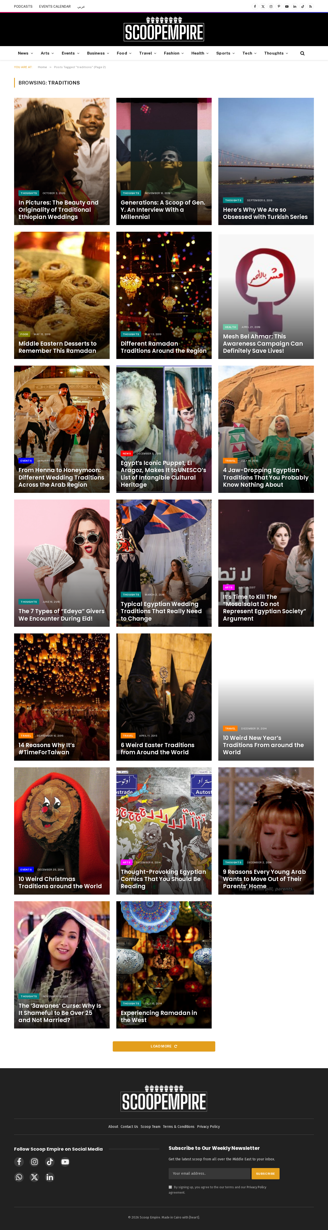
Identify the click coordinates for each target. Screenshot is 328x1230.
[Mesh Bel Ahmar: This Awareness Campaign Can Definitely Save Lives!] (266, 295)
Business (96, 53)
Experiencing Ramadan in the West (159, 1017)
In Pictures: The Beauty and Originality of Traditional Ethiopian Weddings (58, 210)
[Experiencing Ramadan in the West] (164, 964)
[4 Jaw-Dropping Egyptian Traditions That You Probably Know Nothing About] (266, 429)
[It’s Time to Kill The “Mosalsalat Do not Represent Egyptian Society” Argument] (266, 563)
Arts (45, 53)
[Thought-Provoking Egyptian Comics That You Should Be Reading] (164, 831)
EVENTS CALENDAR (55, 6)
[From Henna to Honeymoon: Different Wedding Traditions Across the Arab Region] (62, 429)
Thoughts (274, 53)
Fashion (171, 53)
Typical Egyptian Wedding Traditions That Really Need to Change (161, 611)
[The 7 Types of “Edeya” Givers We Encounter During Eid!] (62, 563)
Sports (223, 53)
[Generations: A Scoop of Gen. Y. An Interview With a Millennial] (164, 161)
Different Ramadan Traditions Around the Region (164, 347)
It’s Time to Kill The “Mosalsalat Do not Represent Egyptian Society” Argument (264, 607)
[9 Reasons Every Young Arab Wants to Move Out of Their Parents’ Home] (266, 831)
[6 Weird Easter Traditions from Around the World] (164, 697)
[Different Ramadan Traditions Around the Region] (164, 295)
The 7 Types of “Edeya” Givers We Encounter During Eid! (61, 615)
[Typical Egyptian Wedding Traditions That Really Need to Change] (164, 563)
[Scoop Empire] (164, 29)
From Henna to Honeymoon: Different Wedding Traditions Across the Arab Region (61, 477)
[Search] (302, 53)
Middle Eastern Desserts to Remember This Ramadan (57, 347)
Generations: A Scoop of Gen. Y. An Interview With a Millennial (163, 210)
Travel (145, 53)
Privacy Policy (256, 1187)
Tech (247, 53)
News (23, 53)
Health (197, 53)
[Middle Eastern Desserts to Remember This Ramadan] (62, 295)
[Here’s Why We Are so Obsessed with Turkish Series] (266, 161)
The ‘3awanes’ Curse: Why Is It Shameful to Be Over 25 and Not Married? (59, 1013)
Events (68, 53)
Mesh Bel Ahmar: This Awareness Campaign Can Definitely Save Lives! (263, 344)
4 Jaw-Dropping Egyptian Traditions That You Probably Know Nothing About (266, 477)
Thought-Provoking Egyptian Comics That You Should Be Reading (163, 879)
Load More (161, 1046)
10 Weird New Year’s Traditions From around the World (263, 745)
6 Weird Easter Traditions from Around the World (157, 749)
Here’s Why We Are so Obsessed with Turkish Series (265, 213)
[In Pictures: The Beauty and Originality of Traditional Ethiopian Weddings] (62, 161)
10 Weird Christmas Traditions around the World (60, 883)
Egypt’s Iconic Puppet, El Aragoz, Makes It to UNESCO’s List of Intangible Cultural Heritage (163, 474)
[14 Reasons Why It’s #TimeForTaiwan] (62, 697)
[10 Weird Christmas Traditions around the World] (62, 831)
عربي (81, 6)
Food (122, 53)
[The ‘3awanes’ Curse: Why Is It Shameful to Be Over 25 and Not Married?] (62, 964)
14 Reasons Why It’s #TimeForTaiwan (46, 749)
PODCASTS (23, 6)
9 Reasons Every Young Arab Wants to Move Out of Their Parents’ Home (264, 879)
